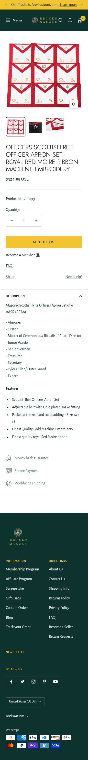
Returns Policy (59, 598)
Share (10, 277)
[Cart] (79, 20)
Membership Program (22, 569)
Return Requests (61, 636)
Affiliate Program (19, 579)
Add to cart (44, 242)
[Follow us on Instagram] (33, 681)
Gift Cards (13, 598)
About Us (56, 569)
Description (15, 296)
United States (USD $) (23, 701)
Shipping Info (59, 588)
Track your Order (18, 627)
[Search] (60, 20)
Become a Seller (61, 627)
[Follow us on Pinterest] (44, 681)
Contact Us (57, 579)
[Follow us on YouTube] (55, 681)
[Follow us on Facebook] (11, 681)
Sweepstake (15, 588)
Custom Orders (17, 608)
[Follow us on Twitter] (22, 681)
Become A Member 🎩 (23, 255)
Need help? (74, 277)
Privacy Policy (59, 608)
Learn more (68, 5)
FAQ (9, 266)
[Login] (70, 20)
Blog (9, 617)
